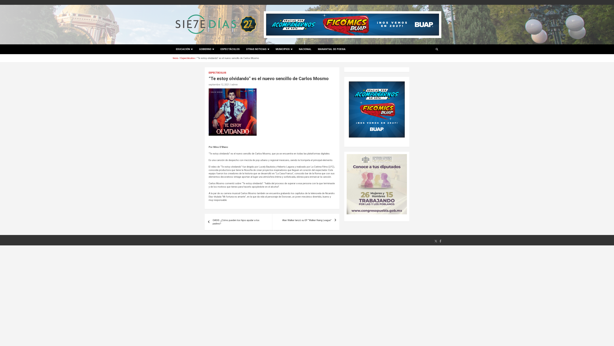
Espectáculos (230, 49)
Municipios (283, 49)
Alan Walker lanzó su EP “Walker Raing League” (306, 220)
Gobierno (205, 49)
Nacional (305, 49)
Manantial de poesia (332, 49)
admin (234, 84)
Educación (183, 49)
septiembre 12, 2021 (219, 84)
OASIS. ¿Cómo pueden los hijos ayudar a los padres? (236, 222)
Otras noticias (256, 49)
